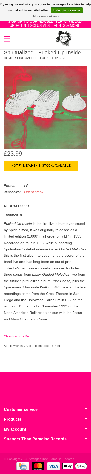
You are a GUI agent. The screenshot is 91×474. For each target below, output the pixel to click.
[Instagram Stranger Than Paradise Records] (59, 387)
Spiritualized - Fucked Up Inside (42, 58)
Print (57, 346)
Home (8, 58)
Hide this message (66, 10)
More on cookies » (46, 16)
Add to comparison (39, 346)
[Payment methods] (22, 466)
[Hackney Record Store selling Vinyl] (79, 38)
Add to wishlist (14, 346)
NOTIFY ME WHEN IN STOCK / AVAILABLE (41, 165)
